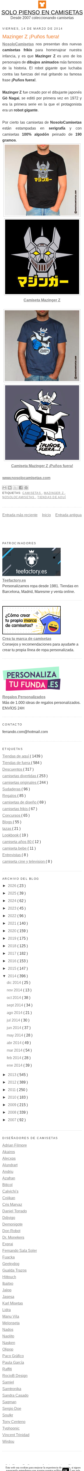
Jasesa (8, 1297)
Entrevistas (12, 855)
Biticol (7, 1185)
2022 (12, 916)
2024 (12, 901)
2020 (12, 931)
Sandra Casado (15, 1395)
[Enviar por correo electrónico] (4, 487)
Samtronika (11, 1389)
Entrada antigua (68, 515)
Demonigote (12, 1224)
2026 (12, 886)
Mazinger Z (54, 493)
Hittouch (9, 1277)
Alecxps (9, 1158)
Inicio (46, 515)
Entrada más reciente (20, 515)
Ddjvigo (8, 1218)
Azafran (8, 1178)
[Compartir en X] (15, 487)
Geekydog (10, 1264)
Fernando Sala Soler (19, 1251)
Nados (7, 1330)
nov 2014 (15, 990)
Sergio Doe (11, 1409)
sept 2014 (15, 1005)
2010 (12, 1097)
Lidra (6, 1310)
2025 (12, 893)
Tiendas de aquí (51, 497)
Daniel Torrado (14, 1211)
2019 (12, 938)
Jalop (6, 1290)
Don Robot (11, 1231)
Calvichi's (10, 1191)
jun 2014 (14, 1028)
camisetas (32, 493)
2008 (12, 1112)
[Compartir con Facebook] (20, 487)
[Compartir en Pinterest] (26, 487)
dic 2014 (14, 983)
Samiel (8, 1382)
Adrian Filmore (14, 1145)
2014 (12, 976)
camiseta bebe (15, 848)
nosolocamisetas (18, 497)
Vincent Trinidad (15, 1435)
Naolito (8, 1336)
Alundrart (10, 1165)
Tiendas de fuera (16, 763)
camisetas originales (19, 783)
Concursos (11, 815)
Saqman (9, 1402)
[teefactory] (31, 575)
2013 (12, 1075)
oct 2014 (14, 998)
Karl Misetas (12, 1303)
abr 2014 (14, 1043)
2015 (12, 968)
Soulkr (7, 1415)
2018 (12, 946)
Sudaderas (11, 789)
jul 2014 (14, 1020)
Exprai (7, 1244)
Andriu (7, 1172)
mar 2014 (15, 1050)
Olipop (7, 1349)
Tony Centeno (13, 1422)
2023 (12, 908)
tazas (7, 829)
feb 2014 (14, 1058)
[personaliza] (31, 691)
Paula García (13, 1363)
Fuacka (8, 1257)
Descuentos (12, 769)
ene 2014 (15, 1065)
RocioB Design (15, 1376)
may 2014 (15, 1035)
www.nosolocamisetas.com (26, 478)
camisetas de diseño (19, 802)
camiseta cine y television (24, 862)
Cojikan (8, 1198)
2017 (12, 953)
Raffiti (7, 1369)
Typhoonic (11, 1428)
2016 (12, 961)
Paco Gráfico (13, 1356)
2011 (12, 1090)
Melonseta (11, 1323)
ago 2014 (15, 1013)
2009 (12, 1105)
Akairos (8, 1152)
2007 (12, 1120)
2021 (12, 923)
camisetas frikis (15, 809)
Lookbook (11, 835)
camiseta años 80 (17, 842)
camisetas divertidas (19, 776)
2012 (12, 1082)
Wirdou (8, 1441)
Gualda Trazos (14, 1270)
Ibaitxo (7, 1284)
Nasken (8, 1343)
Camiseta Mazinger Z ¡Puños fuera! (42, 466)
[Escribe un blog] (9, 487)
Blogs (7, 822)
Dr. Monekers (13, 1237)
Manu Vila (10, 1316)
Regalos (9, 796)
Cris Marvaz (12, 1205)
